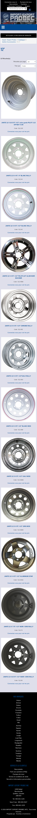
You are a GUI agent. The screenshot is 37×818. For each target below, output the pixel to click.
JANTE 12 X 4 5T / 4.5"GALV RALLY (18, 376)
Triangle (18, 756)
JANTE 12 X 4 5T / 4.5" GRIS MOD (18, 526)
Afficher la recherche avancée (18, 35)
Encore (18, 708)
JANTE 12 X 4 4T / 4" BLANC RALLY (18, 175)
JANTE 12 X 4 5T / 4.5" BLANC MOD (18, 426)
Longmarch (18, 740)
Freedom (18, 712)
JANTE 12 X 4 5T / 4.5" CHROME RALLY (18, 326)
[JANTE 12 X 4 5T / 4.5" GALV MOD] (18, 454)
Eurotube (18, 710)
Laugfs (18, 735)
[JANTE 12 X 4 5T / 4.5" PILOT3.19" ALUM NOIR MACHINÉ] (18, 254)
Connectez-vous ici (11, 2)
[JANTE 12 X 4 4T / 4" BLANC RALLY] (18, 154)
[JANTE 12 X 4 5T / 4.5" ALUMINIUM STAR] (18, 555)
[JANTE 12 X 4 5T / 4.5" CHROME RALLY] (18, 305)
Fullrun (18, 715)
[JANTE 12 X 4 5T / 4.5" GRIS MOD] (18, 505)
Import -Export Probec (9, 40)
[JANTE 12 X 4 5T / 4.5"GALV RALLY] (18, 354)
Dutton (18, 705)
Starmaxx (18, 748)
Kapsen (18, 728)
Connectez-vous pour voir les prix (18, 131)
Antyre (18, 700)
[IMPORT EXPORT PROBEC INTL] (18, 17)
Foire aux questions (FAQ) (18, 772)
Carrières (24, 4)
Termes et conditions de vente (18, 776)
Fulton (18, 717)
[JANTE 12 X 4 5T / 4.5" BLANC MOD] (18, 404)
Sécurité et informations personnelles (18, 779)
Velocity (18, 758)
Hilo (18, 722)
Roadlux (18, 745)
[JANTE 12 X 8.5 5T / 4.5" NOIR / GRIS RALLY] (18, 655)
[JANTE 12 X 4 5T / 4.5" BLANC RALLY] (18, 204)
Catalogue (21, 40)
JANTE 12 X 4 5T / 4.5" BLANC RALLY (18, 226)
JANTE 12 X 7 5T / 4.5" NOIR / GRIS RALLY (18, 626)
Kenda (18, 733)
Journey (18, 725)
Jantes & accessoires (9, 42)
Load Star (18, 738)
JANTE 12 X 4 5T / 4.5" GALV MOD (18, 476)
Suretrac (18, 751)
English (27, 6)
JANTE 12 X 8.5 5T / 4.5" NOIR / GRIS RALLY (18, 677)
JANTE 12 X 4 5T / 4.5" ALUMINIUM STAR (18, 576)
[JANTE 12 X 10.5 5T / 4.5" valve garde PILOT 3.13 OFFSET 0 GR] (18, 95)
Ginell (18, 720)
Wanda (18, 761)
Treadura (18, 753)
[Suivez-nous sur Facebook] (30, 9)
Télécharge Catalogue (15, 6)
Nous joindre (13, 4)
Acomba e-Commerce (23, 814)
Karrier (18, 730)
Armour (18, 703)
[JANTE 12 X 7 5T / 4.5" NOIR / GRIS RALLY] (18, 605)
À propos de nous (26, 2)
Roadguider (18, 743)
